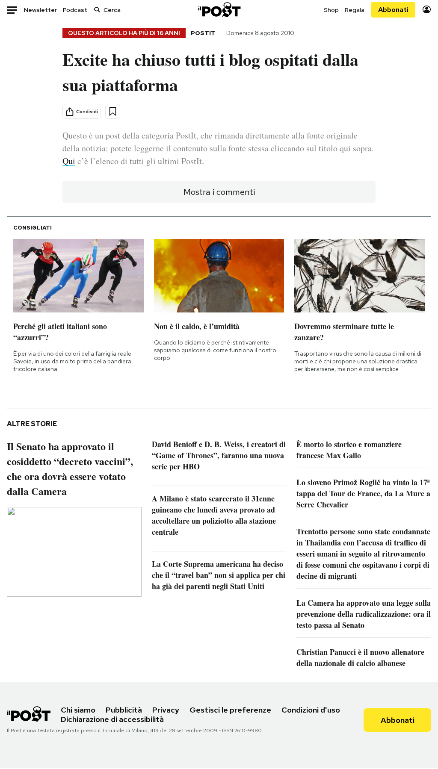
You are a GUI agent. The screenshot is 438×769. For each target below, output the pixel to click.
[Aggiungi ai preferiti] (113, 111)
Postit (203, 33)
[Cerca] (97, 9)
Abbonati (393, 9)
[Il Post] (219, 9)
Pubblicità (124, 710)
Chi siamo (78, 710)
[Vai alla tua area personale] (426, 9)
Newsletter (40, 10)
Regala (354, 10)
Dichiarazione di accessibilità (112, 719)
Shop (331, 10)
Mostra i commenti (219, 191)
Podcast (75, 10)
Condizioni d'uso (310, 710)
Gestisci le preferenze (230, 710)
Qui (68, 161)
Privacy (165, 710)
